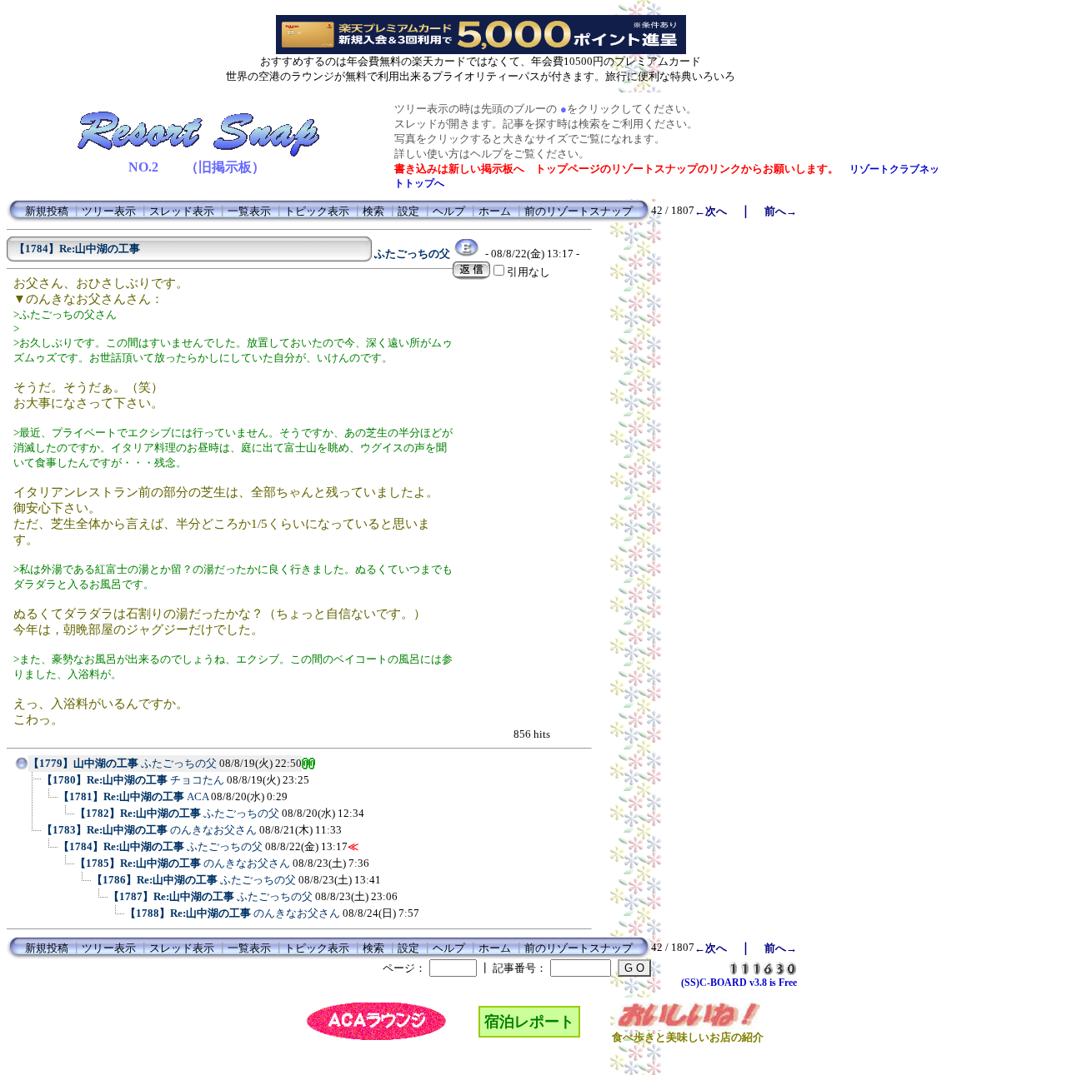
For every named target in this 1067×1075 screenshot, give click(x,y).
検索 (373, 211)
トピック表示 (316, 211)
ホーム (494, 211)
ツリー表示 (109, 211)
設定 (408, 211)
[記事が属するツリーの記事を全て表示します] (21, 768)
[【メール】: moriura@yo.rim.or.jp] (466, 254)
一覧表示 (249, 211)
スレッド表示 (181, 211)
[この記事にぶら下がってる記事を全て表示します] (33, 785)
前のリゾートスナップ (578, 211)
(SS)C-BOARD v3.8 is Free (739, 982)
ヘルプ (449, 211)
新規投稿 (46, 211)
